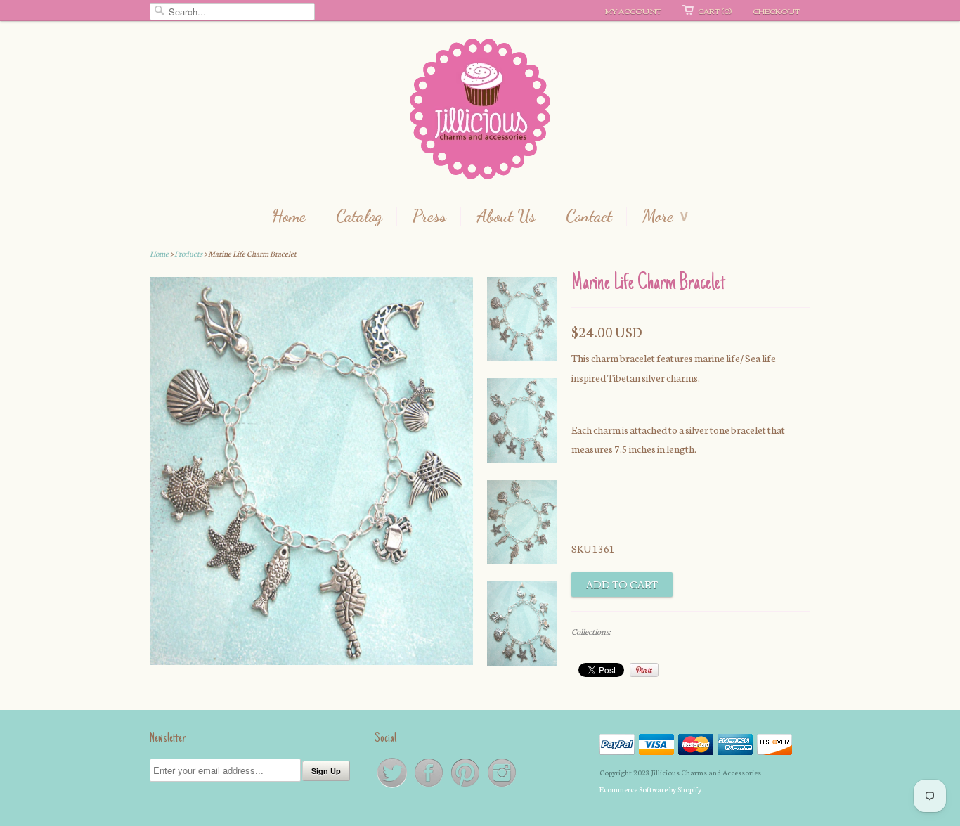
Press (429, 216)
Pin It (644, 670)
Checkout (776, 11)
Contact (589, 216)
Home (289, 216)
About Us (506, 216)
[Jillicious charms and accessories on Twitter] (393, 786)
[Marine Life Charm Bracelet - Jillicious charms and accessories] (522, 322)
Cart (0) (715, 11)
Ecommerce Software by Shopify (650, 789)
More (665, 216)
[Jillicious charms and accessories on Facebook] (429, 786)
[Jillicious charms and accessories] (480, 112)
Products (188, 253)
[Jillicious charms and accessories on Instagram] (501, 786)
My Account (633, 11)
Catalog (359, 216)
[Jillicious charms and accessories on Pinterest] (466, 786)
